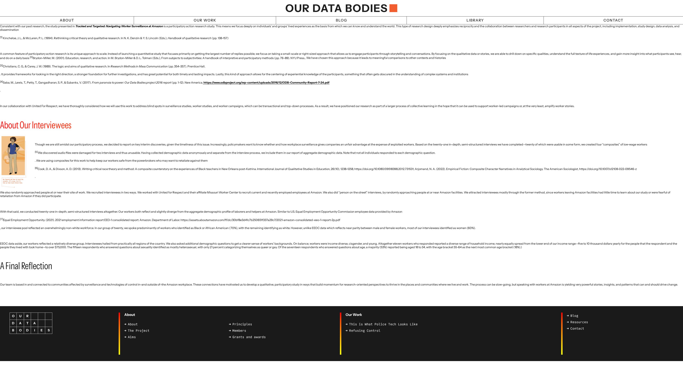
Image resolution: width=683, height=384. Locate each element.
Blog (574, 316)
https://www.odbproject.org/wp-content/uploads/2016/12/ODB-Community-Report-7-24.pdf (266, 82)
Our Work (354, 315)
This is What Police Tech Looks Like (383, 324)
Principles (242, 324)
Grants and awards (249, 337)
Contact (577, 328)
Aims (132, 337)
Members (239, 330)
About (129, 315)
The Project (138, 330)
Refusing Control (364, 330)
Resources (579, 322)
